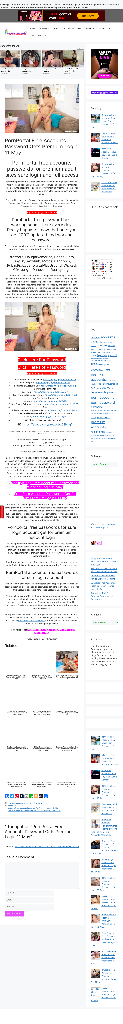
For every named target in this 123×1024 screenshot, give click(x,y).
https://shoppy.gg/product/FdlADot (60, 410)
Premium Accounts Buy (49, 28)
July (107, 380)
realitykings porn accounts (99, 438)
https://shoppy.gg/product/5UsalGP (51, 392)
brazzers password (98, 352)
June (111, 380)
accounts (107, 337)
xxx (92, 441)
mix (92, 384)
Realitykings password (105, 435)
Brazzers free (102, 349)
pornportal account (96, 410)
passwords (98, 392)
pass (97, 388)
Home (32, 28)
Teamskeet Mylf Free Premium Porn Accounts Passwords (102, 596)
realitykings (98, 431)
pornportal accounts (109, 410)
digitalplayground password (101, 360)
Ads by (78, 49)
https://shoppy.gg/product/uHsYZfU (53, 382)
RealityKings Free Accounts (31, 620)
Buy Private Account (72, 28)
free (94, 364)
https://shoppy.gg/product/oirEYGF (59, 379)
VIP (114, 438)
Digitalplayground (107, 355)
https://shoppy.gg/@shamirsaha (42, 373)
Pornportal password (97, 413)
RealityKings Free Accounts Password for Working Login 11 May (45, 485)
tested (110, 438)
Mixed (88, 28)
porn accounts (13, 803)
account (95, 337)
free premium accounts (100, 374)
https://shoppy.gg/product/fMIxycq (49, 416)
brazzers (102, 345)
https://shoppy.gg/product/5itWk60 (61, 404)
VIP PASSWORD (36, 36)
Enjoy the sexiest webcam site (7, 70)
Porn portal (38, 803)
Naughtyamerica (110, 384)
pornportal (12, 805)
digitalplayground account (99, 358)
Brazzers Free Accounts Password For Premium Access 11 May (33, 808)
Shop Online (104, 28)
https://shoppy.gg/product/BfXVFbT (51, 401)
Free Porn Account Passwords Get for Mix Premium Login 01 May (45, 496)
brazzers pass (111, 349)
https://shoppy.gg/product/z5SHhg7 (48, 424)
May (114, 380)
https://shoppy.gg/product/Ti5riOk (61, 395)
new (93, 387)
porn (110, 392)
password (106, 387)
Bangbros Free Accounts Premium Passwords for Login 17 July (103, 586)
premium (103, 417)
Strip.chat (4, 73)
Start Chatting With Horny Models (71, 70)
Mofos (97, 383)
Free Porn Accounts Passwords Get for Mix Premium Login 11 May (34, 811)
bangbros (96, 341)
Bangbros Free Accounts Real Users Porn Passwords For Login (104, 561)
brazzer (105, 342)
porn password (26, 803)
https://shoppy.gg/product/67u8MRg (58, 386)
